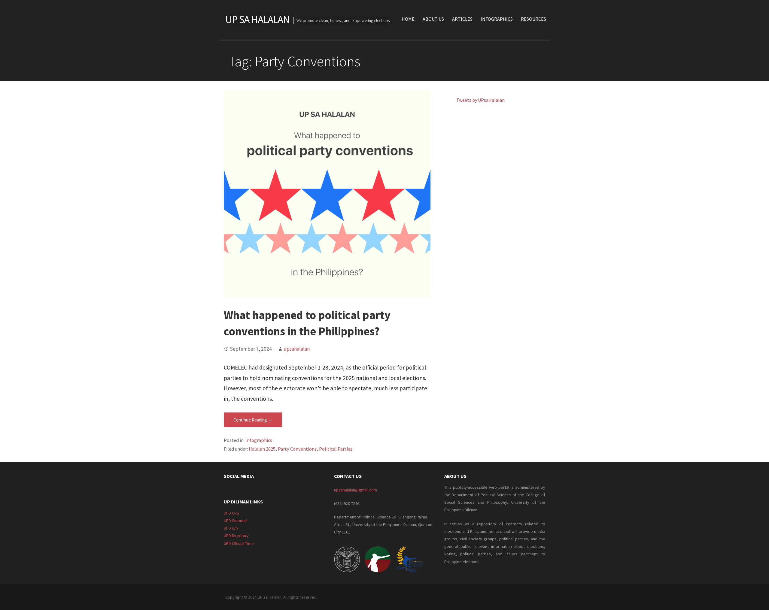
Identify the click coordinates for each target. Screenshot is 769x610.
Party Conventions (297, 449)
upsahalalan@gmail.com (355, 490)
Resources (533, 19)
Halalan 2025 (262, 449)
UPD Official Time (239, 543)
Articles (462, 19)
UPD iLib (231, 528)
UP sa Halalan (257, 20)
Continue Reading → (252, 420)
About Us (433, 19)
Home (408, 19)
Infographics (497, 19)
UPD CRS (231, 513)
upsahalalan (297, 349)
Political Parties (335, 449)
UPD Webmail (235, 520)
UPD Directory (236, 535)
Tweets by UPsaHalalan (480, 100)
